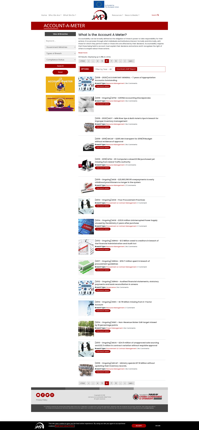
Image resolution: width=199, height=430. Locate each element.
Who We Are (54, 15)
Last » (131, 61)
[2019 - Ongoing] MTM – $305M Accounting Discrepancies (123, 98)
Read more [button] (82, 53)
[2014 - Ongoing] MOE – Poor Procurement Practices (120, 200)
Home (44, 15)
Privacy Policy (41, 400)
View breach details (102, 86)
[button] (60, 85)
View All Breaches (60, 34)
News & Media (131, 15)
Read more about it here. (64, 426)
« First (82, 61)
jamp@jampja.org (148, 408)
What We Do (69, 15)
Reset (60, 72)
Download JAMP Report (126, 69)
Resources (117, 15)
